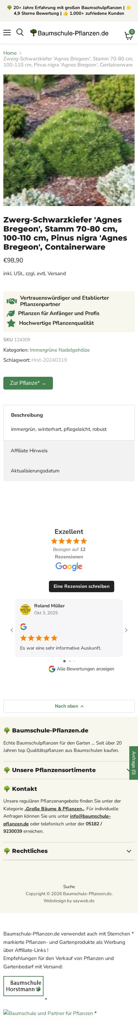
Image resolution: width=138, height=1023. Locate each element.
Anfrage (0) (134, 763)
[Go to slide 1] (64, 661)
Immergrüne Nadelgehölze (60, 350)
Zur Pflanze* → (28, 383)
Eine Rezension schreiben (82, 586)
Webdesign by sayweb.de (69, 901)
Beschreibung (27, 415)
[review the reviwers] (23, 628)
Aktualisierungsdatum (35, 470)
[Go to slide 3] (74, 661)
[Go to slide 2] (70, 661)
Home (10, 53)
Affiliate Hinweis (29, 450)
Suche (69, 887)
